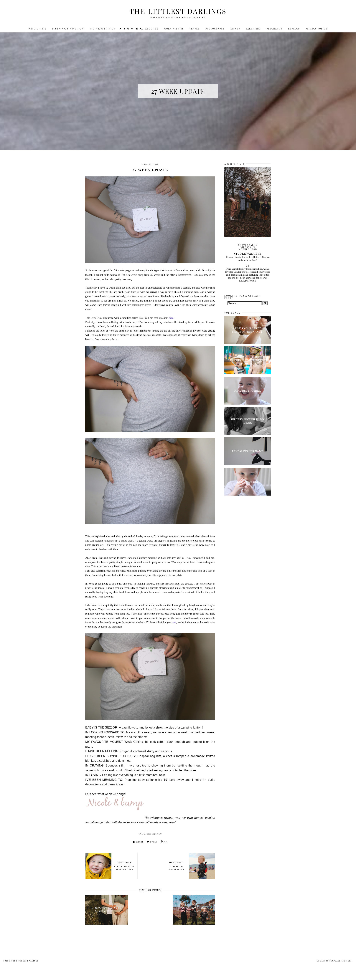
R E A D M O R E (247, 280)
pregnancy (154, 834)
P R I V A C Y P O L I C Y (68, 29)
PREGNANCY (274, 29)
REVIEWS (294, 29)
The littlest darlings (178, 11)
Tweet (154, 842)
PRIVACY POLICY (316, 29)
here (171, 318)
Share (140, 842)
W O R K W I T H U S (103, 29)
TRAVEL (194, 29)
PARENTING (253, 29)
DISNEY (235, 29)
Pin (165, 842)
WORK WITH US (174, 29)
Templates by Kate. (340, 961)
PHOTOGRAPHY (215, 29)
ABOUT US (151, 29)
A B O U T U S (37, 29)
